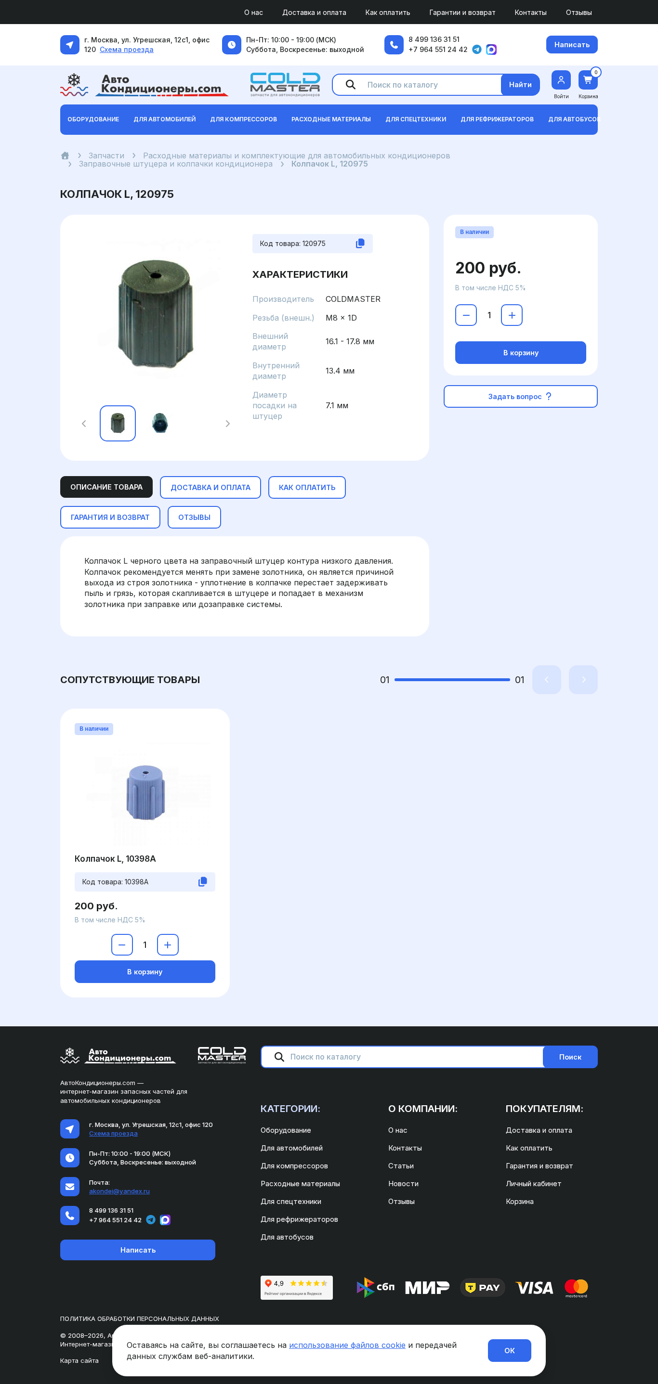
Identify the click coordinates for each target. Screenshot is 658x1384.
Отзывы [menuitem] (579, 12)
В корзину (521, 353)
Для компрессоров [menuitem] (294, 1165)
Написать (572, 44)
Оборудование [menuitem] (286, 1130)
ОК (509, 1350)
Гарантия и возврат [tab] (110, 517)
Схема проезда (127, 49)
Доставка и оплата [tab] (210, 487)
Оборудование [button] (93, 119)
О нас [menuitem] (253, 12)
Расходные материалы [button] (331, 119)
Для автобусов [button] (574, 119)
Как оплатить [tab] (307, 487)
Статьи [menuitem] (401, 1165)
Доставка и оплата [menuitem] (314, 12)
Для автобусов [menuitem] (287, 1237)
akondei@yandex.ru (119, 1191)
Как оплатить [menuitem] (388, 12)
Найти (520, 84)
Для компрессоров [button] (243, 119)
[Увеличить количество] (512, 315)
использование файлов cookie (347, 1345)
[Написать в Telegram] (477, 49)
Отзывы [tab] (194, 517)
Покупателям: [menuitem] (544, 1108)
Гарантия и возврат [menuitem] (539, 1165)
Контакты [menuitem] (531, 12)
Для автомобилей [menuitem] (292, 1147)
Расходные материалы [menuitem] (300, 1183)
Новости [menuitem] (403, 1183)
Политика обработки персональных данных (139, 1318)
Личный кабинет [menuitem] (534, 1183)
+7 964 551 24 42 (438, 49)
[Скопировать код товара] (360, 243)
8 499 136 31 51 (434, 39)
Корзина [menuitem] (520, 1201)
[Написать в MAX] (491, 49)
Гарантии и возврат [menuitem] (463, 12)
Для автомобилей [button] (164, 119)
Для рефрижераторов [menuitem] (299, 1219)
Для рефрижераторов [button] (497, 119)
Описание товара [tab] (106, 487)
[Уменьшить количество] (466, 315)
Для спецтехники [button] (415, 119)
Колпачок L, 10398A (115, 859)
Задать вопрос (516, 396)
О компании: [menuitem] (423, 1108)
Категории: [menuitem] (290, 1108)
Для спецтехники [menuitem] (291, 1201)
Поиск (570, 1057)
